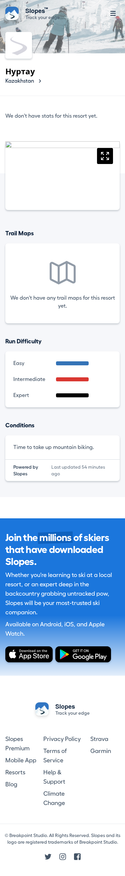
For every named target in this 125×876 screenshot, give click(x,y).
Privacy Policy (62, 739)
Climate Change (54, 798)
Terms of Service (55, 755)
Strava (99, 739)
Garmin (100, 751)
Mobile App (20, 760)
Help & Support (54, 777)
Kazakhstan (19, 81)
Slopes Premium (17, 743)
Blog (11, 784)
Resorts (15, 772)
